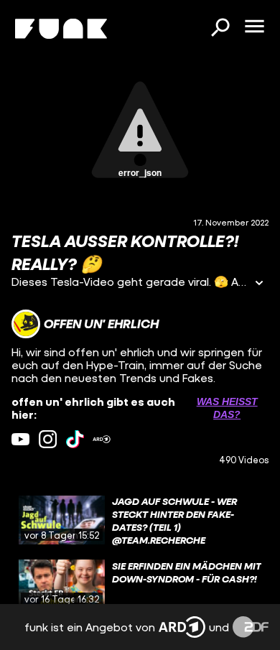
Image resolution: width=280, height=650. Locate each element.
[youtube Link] (20, 439)
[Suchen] (219, 28)
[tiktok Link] (75, 439)
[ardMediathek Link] (102, 439)
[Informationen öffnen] (259, 284)
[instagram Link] (48, 439)
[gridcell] (140, 520)
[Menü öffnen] (254, 27)
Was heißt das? (227, 408)
